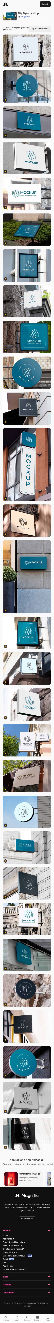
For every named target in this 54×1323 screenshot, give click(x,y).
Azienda (7, 1284)
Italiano (27, 1219)
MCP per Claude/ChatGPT (17, 1256)
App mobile (8, 1266)
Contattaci (8, 1292)
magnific (25, 16)
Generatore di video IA (12, 1245)
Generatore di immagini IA (14, 1242)
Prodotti (7, 1230)
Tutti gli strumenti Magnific (14, 1269)
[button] (27, 1219)
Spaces (6, 1235)
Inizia (5, 1276)
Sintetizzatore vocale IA (13, 1249)
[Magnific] (5, 4)
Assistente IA (8, 1239)
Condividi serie (41, 29)
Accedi (45, 4)
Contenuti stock (10, 1252)
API (4, 1262)
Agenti (8, 1259)
